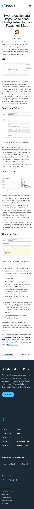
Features (5, 430)
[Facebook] (3, 480)
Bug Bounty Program (7, 500)
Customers (6, 437)
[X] (6, 480)
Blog (18, 433)
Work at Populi (22, 445)
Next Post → (26, 354)
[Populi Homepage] (8, 6)
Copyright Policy (6, 497)
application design (14, 337)
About (19, 430)
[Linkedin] (16, 480)
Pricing (4, 441)
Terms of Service (6, 489)
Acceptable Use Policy (8, 491)
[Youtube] (13, 480)
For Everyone (6, 433)
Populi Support (12, 344)
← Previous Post (8, 354)
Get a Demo (8, 395)
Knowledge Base (23, 441)
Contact (20, 437)
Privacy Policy (5, 494)
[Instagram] (9, 480)
